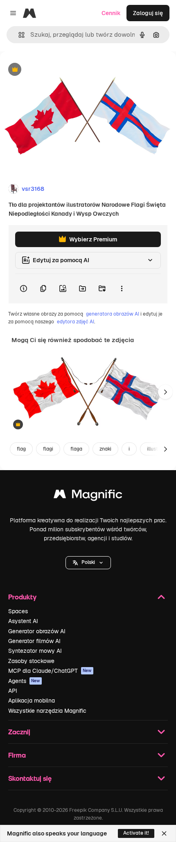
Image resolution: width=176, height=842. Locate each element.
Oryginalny (56, 70)
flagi (48, 449)
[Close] (164, 833)
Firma (17, 755)
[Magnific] (88, 496)
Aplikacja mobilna (31, 700)
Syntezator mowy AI (35, 650)
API (12, 690)
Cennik (111, 13)
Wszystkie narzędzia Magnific (47, 710)
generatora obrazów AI (112, 314)
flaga (76, 449)
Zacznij (19, 731)
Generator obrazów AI (36, 631)
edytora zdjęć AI (75, 321)
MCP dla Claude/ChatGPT (50, 670)
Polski (88, 562)
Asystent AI (23, 621)
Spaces (18, 611)
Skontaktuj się (30, 778)
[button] (88, 562)
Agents (24, 681)
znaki (105, 449)
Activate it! (136, 833)
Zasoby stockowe (31, 661)
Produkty (22, 596)
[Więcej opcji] (121, 289)
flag (21, 449)
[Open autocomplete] (18, 35)
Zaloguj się (148, 13)
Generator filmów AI (34, 641)
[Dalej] (165, 392)
